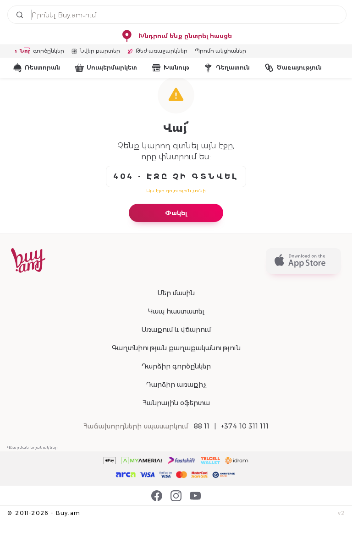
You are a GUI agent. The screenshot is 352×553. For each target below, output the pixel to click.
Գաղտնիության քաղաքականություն (176, 348)
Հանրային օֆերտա (176, 403)
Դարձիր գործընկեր (176, 366)
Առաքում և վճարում (176, 329)
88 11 (202, 426)
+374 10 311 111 (244, 426)
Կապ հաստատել (176, 311)
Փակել (176, 213)
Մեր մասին (176, 293)
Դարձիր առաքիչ (176, 384)
